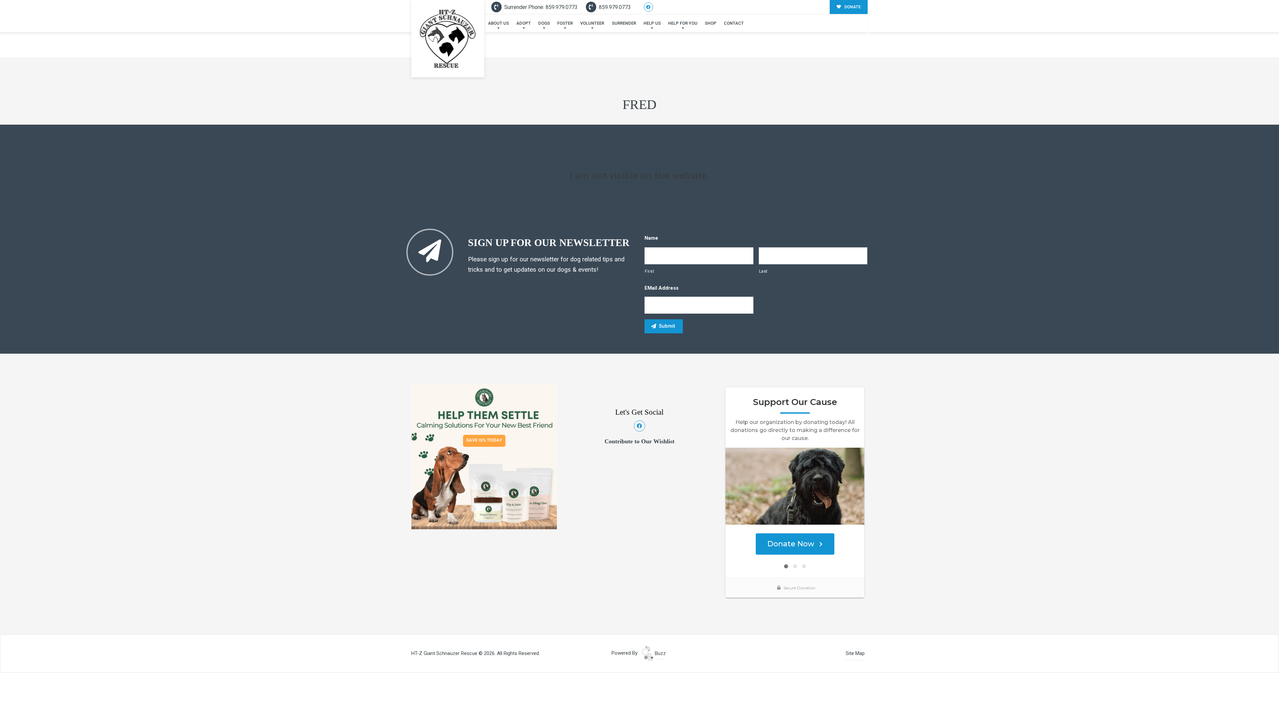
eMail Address (661, 288)
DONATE (852, 6)
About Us (498, 23)
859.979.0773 (614, 7)
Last (763, 271)
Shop (710, 23)
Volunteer (592, 23)
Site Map (855, 653)
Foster (565, 23)
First (649, 271)
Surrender (624, 23)
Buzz (659, 653)
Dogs (544, 23)
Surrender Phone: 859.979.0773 (540, 7)
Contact (734, 23)
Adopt (523, 23)
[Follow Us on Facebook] (648, 7)
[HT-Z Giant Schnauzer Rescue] (448, 38)
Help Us (652, 23)
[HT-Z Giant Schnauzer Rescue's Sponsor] (484, 456)
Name (651, 238)
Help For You (682, 23)
